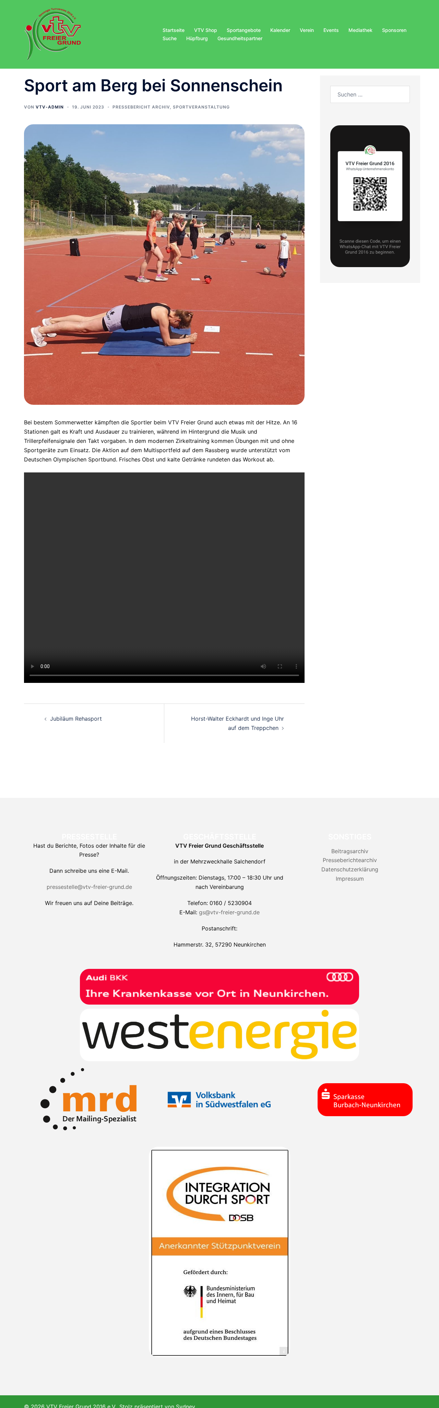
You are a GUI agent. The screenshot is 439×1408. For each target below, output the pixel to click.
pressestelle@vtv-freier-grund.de (89, 886)
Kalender (280, 30)
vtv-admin (50, 107)
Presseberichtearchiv (350, 860)
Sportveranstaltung (201, 107)
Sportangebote (244, 30)
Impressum (350, 878)
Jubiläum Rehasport (76, 718)
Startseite (174, 30)
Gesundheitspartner (239, 38)
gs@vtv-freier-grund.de (229, 912)
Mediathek (360, 30)
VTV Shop (205, 30)
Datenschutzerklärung (349, 869)
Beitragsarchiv (349, 851)
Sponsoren (394, 30)
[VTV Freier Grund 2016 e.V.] (53, 33)
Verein (307, 30)
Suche (170, 38)
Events (331, 30)
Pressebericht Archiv (141, 107)
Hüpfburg (197, 38)
